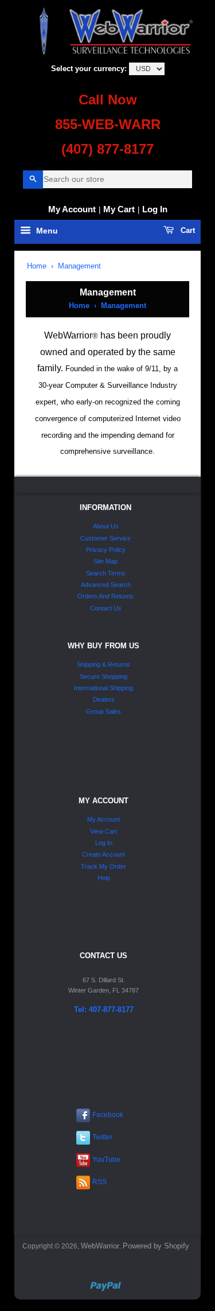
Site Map (105, 561)
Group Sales (103, 711)
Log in (154, 209)
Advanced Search (106, 584)
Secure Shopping (103, 676)
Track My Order (103, 866)
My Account (72, 209)
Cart (186, 230)
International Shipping (103, 687)
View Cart (103, 831)
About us (106, 526)
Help (103, 877)
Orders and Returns (105, 596)
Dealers (104, 699)
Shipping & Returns (103, 664)
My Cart (119, 209)
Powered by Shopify (156, 1246)
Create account (103, 854)
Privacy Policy (106, 549)
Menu (46, 231)
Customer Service (105, 538)
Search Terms (106, 573)
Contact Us (106, 608)
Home (36, 266)
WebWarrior (100, 1246)
